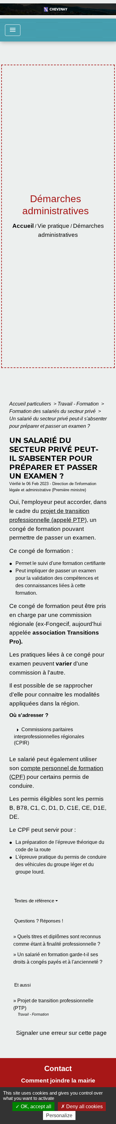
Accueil (23, 226)
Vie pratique (53, 226)
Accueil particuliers (30, 403)
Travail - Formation (79, 403)
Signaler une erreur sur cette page (61, 1033)
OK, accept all (35, 1106)
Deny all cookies (84, 1106)
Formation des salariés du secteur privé (53, 411)
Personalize (59, 1115)
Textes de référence (34, 900)
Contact (58, 1068)
